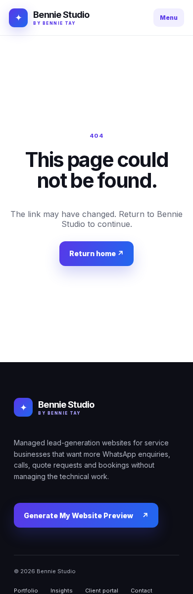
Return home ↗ (96, 253)
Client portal (101, 590)
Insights (61, 590)
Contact (141, 590)
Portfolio (26, 590)
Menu (169, 17)
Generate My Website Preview (86, 515)
